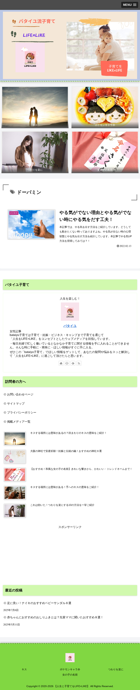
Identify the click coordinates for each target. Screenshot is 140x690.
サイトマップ (16, 403)
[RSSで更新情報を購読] (79, 363)
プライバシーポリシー (21, 412)
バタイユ (70, 326)
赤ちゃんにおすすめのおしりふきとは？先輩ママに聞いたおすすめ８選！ (55, 617)
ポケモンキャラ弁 (70, 669)
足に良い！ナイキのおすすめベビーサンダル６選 (39, 603)
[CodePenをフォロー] (67, 363)
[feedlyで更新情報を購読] (73, 363)
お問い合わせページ (20, 394)
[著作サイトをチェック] (61, 363)
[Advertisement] (70, 555)
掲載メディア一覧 (18, 421)
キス (24, 669)
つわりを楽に (115, 669)
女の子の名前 (70, 674)
